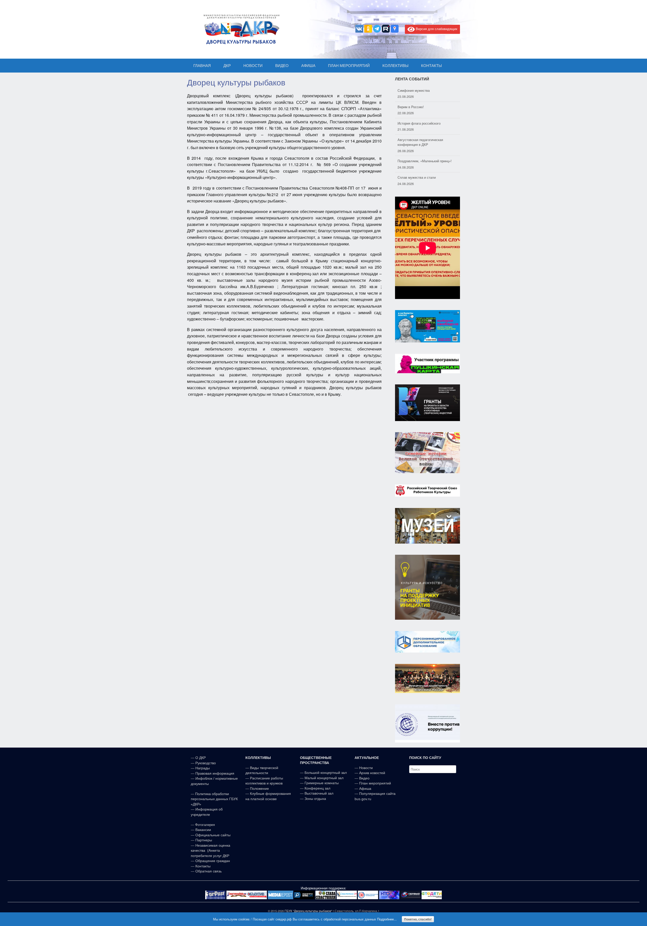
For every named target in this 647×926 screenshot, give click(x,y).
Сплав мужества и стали (417, 160)
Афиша (365, 788)
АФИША (308, 65)
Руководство (205, 763)
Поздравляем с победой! (417, 177)
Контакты (202, 866)
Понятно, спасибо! (418, 919)
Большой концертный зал (326, 773)
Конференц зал (317, 788)
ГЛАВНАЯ (202, 65)
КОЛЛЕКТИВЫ (395, 65)
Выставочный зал (319, 793)
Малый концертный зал (324, 778)
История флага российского (419, 106)
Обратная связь (208, 871)
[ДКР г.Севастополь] (240, 29)
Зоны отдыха (315, 799)
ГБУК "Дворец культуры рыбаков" (308, 911)
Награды (202, 768)
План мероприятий (375, 783)
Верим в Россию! (411, 90)
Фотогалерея (205, 825)
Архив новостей (372, 773)
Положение (259, 788)
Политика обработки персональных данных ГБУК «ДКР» (214, 799)
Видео (364, 778)
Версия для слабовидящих (436, 28)
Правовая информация (214, 773)
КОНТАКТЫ (431, 65)
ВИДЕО (282, 65)
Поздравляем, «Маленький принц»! (425, 144)
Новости (366, 768)
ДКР (227, 65)
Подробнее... (387, 919)
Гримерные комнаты (322, 783)
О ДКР (200, 758)
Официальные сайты (212, 835)
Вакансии (203, 830)
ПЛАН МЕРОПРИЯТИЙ (349, 65)
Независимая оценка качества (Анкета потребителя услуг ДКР (210, 850)
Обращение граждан (212, 861)
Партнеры (203, 840)
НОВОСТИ (253, 65)
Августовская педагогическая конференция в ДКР (420, 126)
